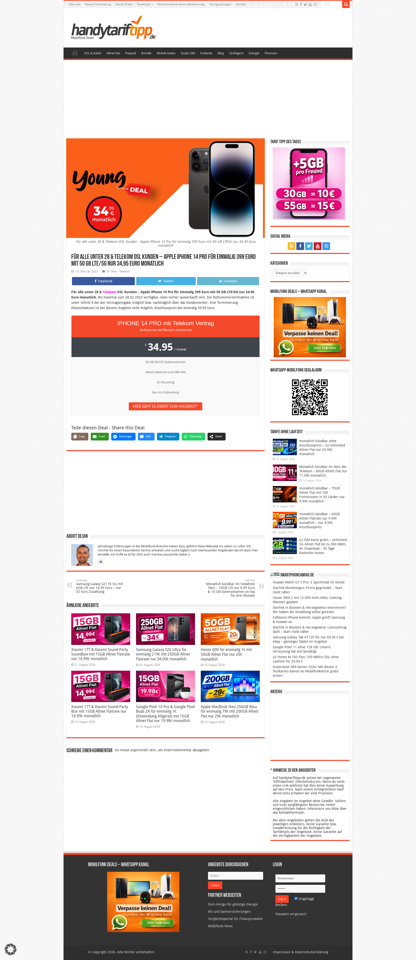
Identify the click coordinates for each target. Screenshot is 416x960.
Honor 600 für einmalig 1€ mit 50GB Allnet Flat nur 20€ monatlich (226, 654)
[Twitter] (305, 4)
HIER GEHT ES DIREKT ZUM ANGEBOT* (165, 406)
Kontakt (241, 4)
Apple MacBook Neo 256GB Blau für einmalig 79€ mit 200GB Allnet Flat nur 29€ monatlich (229, 711)
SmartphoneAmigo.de (297, 575)
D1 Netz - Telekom (118, 271)
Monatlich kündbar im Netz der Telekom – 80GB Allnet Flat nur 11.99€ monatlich (323, 471)
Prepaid (130, 53)
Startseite (75, 52)
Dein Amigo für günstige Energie (233, 904)
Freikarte (206, 53)
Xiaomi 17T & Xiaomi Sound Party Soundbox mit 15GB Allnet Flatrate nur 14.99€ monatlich (100, 654)
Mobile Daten (166, 53)
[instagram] (315, 4)
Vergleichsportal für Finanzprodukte (235, 919)
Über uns (74, 4)
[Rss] (297, 4)
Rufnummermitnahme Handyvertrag (180, 4)
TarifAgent (236, 53)
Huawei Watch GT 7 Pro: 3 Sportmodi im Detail (308, 582)
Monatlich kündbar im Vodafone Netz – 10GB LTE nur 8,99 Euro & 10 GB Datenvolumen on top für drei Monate (230, 588)
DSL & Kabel (92, 53)
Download (143, 4)
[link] (310, 327)
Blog (221, 53)
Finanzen (271, 53)
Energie (254, 53)
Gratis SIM (188, 53)
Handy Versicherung (98, 4)
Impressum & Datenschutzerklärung (300, 952)
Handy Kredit (124, 4)
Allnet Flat (113, 53)
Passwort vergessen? (291, 914)
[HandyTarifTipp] (113, 27)
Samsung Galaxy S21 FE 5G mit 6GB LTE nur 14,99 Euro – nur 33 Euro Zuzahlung (99, 586)
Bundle (146, 53)
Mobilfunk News (220, 926)
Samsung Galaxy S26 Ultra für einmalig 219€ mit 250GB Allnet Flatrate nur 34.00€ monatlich (163, 654)
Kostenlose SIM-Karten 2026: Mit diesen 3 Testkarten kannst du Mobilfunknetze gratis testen (305, 671)
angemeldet (139, 750)
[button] (346, 4)
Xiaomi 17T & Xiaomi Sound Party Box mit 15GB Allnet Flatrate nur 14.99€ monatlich (99, 711)
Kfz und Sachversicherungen (229, 911)
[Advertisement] (208, 100)
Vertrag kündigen (220, 4)
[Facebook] (300, 4)
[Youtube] (310, 4)
